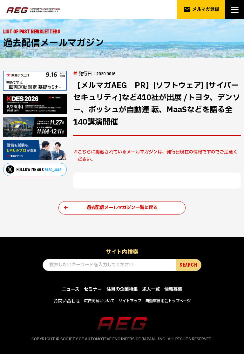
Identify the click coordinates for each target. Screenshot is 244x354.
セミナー (93, 289)
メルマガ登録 (201, 9)
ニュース (70, 289)
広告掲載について (99, 301)
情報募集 (173, 289)
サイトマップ (130, 301)
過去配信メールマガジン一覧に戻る (122, 207)
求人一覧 (151, 289)
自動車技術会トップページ (168, 301)
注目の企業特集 (122, 289)
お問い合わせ (66, 301)
